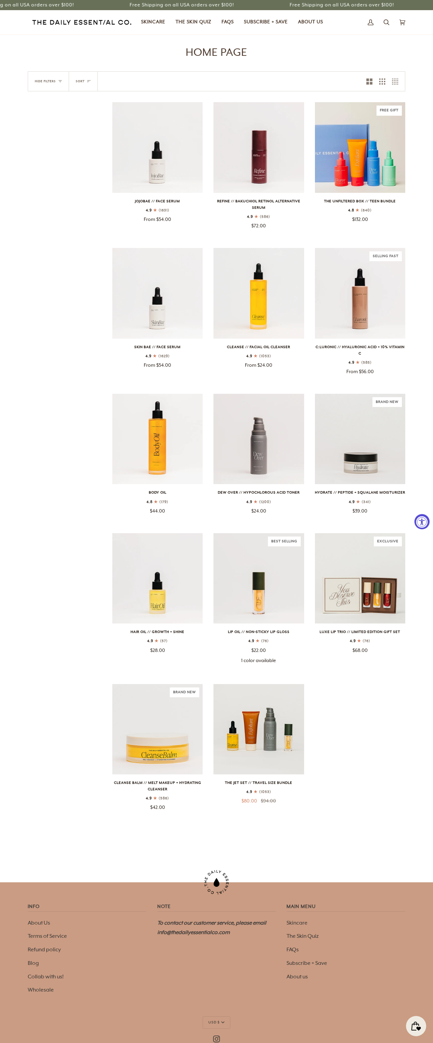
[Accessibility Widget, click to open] (422, 521)
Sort (80, 81)
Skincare (297, 923)
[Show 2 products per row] (369, 81)
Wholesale (41, 990)
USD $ (214, 1022)
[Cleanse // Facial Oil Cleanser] (258, 293)
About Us (39, 923)
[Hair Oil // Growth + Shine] (157, 578)
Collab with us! (46, 977)
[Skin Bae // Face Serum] (157, 293)
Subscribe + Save (307, 963)
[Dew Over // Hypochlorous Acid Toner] (258, 439)
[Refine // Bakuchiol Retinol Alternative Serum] (258, 147)
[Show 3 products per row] (382, 81)
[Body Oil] (157, 439)
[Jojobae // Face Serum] (157, 147)
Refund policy (44, 950)
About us (297, 977)
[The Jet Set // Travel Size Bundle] (258, 729)
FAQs (293, 950)
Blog (33, 963)
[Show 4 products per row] (397, 81)
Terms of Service (47, 936)
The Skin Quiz (303, 936)
